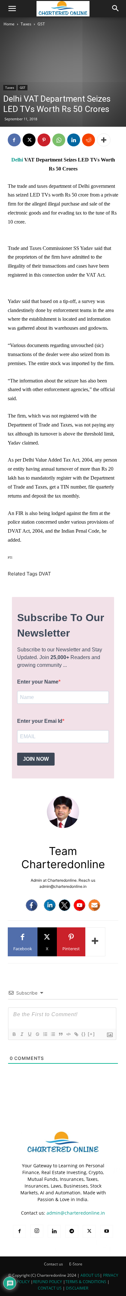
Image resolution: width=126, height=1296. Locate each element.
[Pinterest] (43, 139)
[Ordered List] (45, 1034)
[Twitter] (64, 905)
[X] (29, 139)
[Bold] (14, 1034)
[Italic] (22, 1034)
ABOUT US (90, 1275)
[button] (12, 8)
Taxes (26, 24)
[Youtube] (79, 905)
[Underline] (29, 1034)
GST (41, 24)
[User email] (94, 905)
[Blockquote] (60, 1034)
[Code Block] (68, 1034)
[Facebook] (14, 139)
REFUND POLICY (48, 1281)
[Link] (76, 1034)
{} (83, 1034)
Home (9, 24)
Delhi (17, 159)
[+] (91, 1034)
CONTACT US (50, 1288)
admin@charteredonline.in (76, 1213)
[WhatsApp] (58, 139)
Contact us (53, 1264)
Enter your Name (37, 682)
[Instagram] (36, 1231)
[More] (103, 139)
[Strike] (37, 1034)
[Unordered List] (53, 1034)
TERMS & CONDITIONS (85, 1281)
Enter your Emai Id (39, 721)
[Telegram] (71, 1231)
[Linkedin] (73, 139)
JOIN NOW (36, 759)
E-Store (75, 1264)
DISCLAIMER (77, 1288)
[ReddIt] (88, 139)
